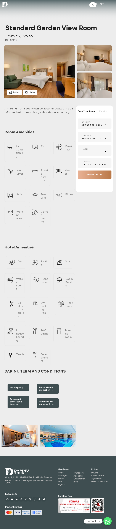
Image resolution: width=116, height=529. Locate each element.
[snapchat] (39, 499)
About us (78, 476)
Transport (79, 473)
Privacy (94, 473)
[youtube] (12, 499)
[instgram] (7, 499)
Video (32, 92)
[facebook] (21, 499)
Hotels (61, 479)
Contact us (79, 479)
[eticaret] (97, 505)
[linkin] (16, 499)
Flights (61, 485)
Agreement (96, 479)
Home (61, 473)
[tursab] (74, 505)
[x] (25, 499)
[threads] (30, 499)
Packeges (63, 476)
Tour (60, 482)
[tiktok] (34, 499)
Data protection (99, 482)
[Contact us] (107, 521)
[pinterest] (44, 499)
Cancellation (97, 476)
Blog (76, 482)
